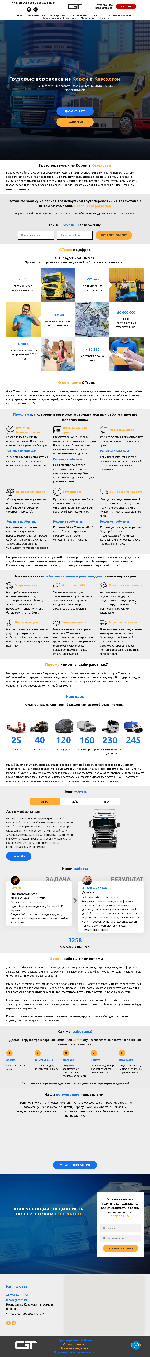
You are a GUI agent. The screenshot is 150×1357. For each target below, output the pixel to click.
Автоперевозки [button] (35, 15)
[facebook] (8, 1323)
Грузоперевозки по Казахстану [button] (58, 18)
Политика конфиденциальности (75, 1352)
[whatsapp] (29, 11)
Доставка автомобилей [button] (119, 15)
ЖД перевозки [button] (80, 15)
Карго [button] (97, 15)
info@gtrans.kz (103, 8)
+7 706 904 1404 (104, 5)
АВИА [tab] (105, 801)
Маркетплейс (87, 18)
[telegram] (35, 11)
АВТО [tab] (44, 801)
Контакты (104, 18)
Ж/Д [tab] (75, 801)
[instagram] (14, 1323)
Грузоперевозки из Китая (75, 1340)
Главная (18, 15)
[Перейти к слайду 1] (104, 853)
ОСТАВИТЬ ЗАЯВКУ (114, 235)
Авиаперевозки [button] (58, 15)
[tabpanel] (75, 835)
